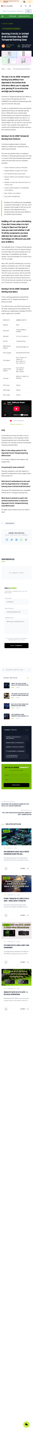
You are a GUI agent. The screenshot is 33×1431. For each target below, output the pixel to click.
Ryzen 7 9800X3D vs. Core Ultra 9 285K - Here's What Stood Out (16, 899)
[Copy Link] (26, 540)
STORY (22, 868)
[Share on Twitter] (12, 540)
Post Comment (16, 645)
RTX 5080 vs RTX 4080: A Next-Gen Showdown (16, 946)
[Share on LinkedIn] (16, 540)
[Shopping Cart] (30, 6)
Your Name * (8, 598)
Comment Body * (9, 617)
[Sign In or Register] (21, 6)
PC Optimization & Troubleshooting (12, 756)
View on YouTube (15, 424)
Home (3, 69)
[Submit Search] (28, 11)
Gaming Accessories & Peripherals (13, 737)
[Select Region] (24, 2)
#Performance (10, 523)
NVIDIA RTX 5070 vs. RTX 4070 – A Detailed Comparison (15, 993)
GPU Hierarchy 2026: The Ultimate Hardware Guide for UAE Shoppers (16, 854)
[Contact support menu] (26, 1424)
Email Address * (9, 608)
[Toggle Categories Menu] (3, 16)
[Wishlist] (25, 6)
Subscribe (16, 785)
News (9, 69)
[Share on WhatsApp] (21, 540)
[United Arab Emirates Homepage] (7, 6)
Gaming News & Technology (15, 742)
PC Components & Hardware (11, 28)
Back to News (8, 23)
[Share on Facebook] (7, 540)
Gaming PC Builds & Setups (15, 747)
